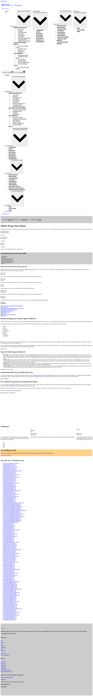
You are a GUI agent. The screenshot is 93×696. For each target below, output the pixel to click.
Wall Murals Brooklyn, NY (9, 501)
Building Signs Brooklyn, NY (9, 485)
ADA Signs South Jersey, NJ (9, 602)
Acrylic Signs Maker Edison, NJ (10, 522)
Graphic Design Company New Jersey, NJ (12, 470)
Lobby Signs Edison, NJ (8, 532)
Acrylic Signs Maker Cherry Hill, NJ (11, 542)
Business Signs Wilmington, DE (10, 585)
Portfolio (56, 24)
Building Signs (21, 52)
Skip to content (4, 1)
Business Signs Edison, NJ (9, 526)
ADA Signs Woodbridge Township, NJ (11, 504)
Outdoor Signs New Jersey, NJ (10, 469)
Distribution (40, 40)
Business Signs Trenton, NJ (9, 565)
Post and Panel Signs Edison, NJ (10, 536)
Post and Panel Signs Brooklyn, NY (11, 496)
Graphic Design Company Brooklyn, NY (12, 490)
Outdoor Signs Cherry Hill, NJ (9, 548)
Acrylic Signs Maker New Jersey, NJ (11, 463)
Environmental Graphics (5, 669)
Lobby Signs (21, 29)
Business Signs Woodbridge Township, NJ (12, 506)
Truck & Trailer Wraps (23, 62)
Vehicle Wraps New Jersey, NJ (9, 478)
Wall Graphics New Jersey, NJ (9, 480)
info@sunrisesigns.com (8, 5)
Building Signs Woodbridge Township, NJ (12, 505)
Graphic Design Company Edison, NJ (11, 529)
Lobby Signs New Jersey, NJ (9, 473)
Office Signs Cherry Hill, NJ (9, 554)
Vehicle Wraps (3, 664)
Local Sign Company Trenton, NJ (10, 573)
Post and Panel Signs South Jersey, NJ (11, 614)
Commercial (39, 30)
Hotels (38, 32)
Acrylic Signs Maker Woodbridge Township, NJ (13, 502)
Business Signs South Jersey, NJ (10, 605)
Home (2, 640)
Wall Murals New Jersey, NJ (9, 481)
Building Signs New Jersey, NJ (10, 465)
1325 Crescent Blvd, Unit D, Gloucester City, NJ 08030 (12, 681)
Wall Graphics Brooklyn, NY (9, 500)
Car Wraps (60, 30)
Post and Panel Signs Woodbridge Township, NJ (13, 516)
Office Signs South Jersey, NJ (9, 613)
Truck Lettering (22, 61)
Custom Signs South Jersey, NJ (10, 606)
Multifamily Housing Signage (19, 43)
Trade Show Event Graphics (62, 43)
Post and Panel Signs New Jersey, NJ (11, 477)
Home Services (40, 41)
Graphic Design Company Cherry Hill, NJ (12, 549)
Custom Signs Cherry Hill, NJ (9, 547)
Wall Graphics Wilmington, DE (10, 598)
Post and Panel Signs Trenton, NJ (10, 575)
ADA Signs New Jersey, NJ (9, 464)
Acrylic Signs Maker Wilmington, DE (11, 581)
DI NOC (16, 65)
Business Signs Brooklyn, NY (9, 486)
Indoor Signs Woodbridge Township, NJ (12, 511)
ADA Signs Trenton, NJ (8, 563)
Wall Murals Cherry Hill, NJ (9, 560)
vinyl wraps (48, 357)
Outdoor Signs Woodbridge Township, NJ (12, 509)
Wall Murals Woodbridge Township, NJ (11, 521)
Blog (78, 28)
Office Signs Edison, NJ (8, 534)
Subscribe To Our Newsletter (7, 677)
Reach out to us (15, 390)
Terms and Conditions (5, 654)
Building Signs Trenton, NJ (9, 564)
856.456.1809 (19, 5)
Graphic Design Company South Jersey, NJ (12, 608)
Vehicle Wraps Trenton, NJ (9, 576)
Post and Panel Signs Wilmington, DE (11, 595)
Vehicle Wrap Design (23, 55)
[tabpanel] (23, 434)
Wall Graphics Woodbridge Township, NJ (12, 520)
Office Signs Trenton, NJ (8, 574)
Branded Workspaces (20, 27)
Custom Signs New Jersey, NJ (9, 468)
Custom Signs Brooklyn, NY (9, 488)
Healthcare (39, 35)
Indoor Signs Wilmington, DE (9, 590)
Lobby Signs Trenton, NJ (8, 571)
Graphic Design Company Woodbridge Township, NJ (14, 510)
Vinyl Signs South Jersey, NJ (9, 617)
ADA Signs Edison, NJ (8, 523)
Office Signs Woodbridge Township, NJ (12, 515)
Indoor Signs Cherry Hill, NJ (9, 550)
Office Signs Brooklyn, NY (9, 495)
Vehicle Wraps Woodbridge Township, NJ (12, 517)
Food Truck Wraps (63, 37)
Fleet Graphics (21, 59)
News (78, 31)
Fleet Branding (18, 53)
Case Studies (80, 30)
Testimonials (3, 647)
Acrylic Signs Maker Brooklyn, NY (11, 483)
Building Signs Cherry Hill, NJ (10, 544)
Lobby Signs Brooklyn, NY (9, 493)
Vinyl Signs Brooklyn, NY (9, 499)
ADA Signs (20, 31)
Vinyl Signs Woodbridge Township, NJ (11, 518)
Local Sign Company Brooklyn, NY (11, 494)
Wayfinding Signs (22, 32)
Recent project (62, 25)
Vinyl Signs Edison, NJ (8, 538)
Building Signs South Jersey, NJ (10, 603)
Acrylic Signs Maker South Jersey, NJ (11, 601)
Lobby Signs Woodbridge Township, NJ (12, 512)
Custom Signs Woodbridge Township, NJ (12, 507)
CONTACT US (8, 211)
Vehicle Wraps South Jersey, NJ (10, 616)
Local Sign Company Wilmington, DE (11, 592)
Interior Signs (3, 661)
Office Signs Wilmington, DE (9, 593)
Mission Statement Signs (24, 38)
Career (2, 648)
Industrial (39, 33)
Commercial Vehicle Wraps (22, 57)
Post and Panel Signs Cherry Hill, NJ (11, 555)
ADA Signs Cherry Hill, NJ (9, 543)
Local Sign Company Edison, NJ (10, 533)
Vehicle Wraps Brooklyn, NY (9, 497)
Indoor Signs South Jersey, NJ (9, 609)
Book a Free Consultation (6, 455)
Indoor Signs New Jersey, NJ (9, 472)
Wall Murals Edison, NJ (8, 541)
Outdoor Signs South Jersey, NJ (10, 607)
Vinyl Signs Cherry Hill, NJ (9, 558)
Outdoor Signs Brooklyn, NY (9, 489)
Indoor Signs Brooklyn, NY (9, 491)
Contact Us (3, 650)
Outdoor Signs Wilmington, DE (10, 587)
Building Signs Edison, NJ (9, 525)
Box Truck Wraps (22, 64)
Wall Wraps (21, 36)
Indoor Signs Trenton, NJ (8, 570)
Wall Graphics (21, 35)
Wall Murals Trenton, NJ (8, 580)
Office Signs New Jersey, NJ (9, 475)
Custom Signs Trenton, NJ (9, 566)
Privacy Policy (3, 653)
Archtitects (40, 38)
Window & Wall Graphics (61, 39)
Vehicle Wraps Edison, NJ (9, 537)
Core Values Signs (22, 39)
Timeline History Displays (24, 41)
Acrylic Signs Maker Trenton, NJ (10, 561)
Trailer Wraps (61, 35)
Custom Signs (3, 666)
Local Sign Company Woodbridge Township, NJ (13, 513)
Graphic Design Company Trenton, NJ (11, 569)
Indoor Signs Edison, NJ (8, 531)
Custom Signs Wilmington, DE (10, 586)
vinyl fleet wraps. (38, 376)
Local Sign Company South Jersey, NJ (11, 612)
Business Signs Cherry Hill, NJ (10, 545)
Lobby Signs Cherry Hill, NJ (9, 552)
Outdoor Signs (61, 29)
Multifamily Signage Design (22, 46)
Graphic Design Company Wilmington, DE (12, 589)
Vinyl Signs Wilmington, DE (9, 597)
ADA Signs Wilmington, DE (9, 582)
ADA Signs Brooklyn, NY (9, 484)
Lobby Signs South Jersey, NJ (9, 611)
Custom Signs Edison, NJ (8, 527)
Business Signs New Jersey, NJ (10, 467)
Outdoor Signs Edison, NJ (9, 528)
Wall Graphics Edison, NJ (8, 539)
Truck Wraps (61, 34)
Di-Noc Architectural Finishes (22, 68)
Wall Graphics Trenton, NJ (9, 579)
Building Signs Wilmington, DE (10, 584)
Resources (76, 11)
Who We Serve (36, 11)
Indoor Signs (61, 27)
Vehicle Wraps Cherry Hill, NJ (9, 557)
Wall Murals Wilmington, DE (9, 600)
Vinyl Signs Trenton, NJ (8, 577)
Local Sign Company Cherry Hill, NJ (11, 553)
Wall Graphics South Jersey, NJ (10, 618)
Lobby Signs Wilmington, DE (9, 591)
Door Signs (21, 34)
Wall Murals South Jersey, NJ (9, 619)
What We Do (13, 26)
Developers (39, 37)
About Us (6, 11)
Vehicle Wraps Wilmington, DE (10, 596)
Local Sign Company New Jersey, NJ (11, 474)
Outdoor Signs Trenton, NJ (9, 568)
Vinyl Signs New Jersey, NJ (9, 479)
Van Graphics (61, 32)
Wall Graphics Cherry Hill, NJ (9, 559)
